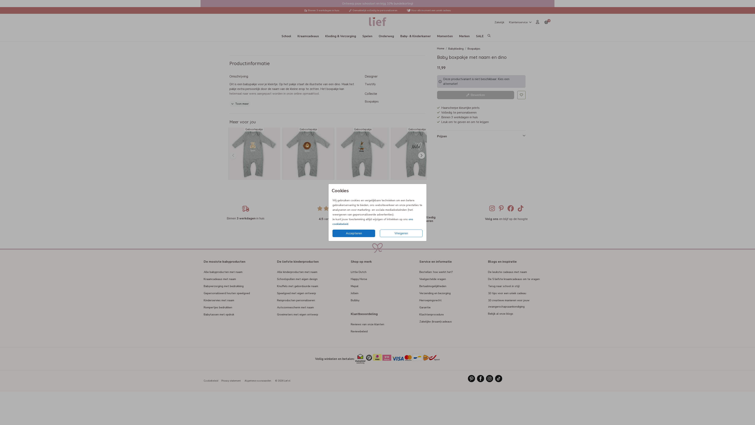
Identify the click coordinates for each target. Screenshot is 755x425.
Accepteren (354, 233)
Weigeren (401, 233)
